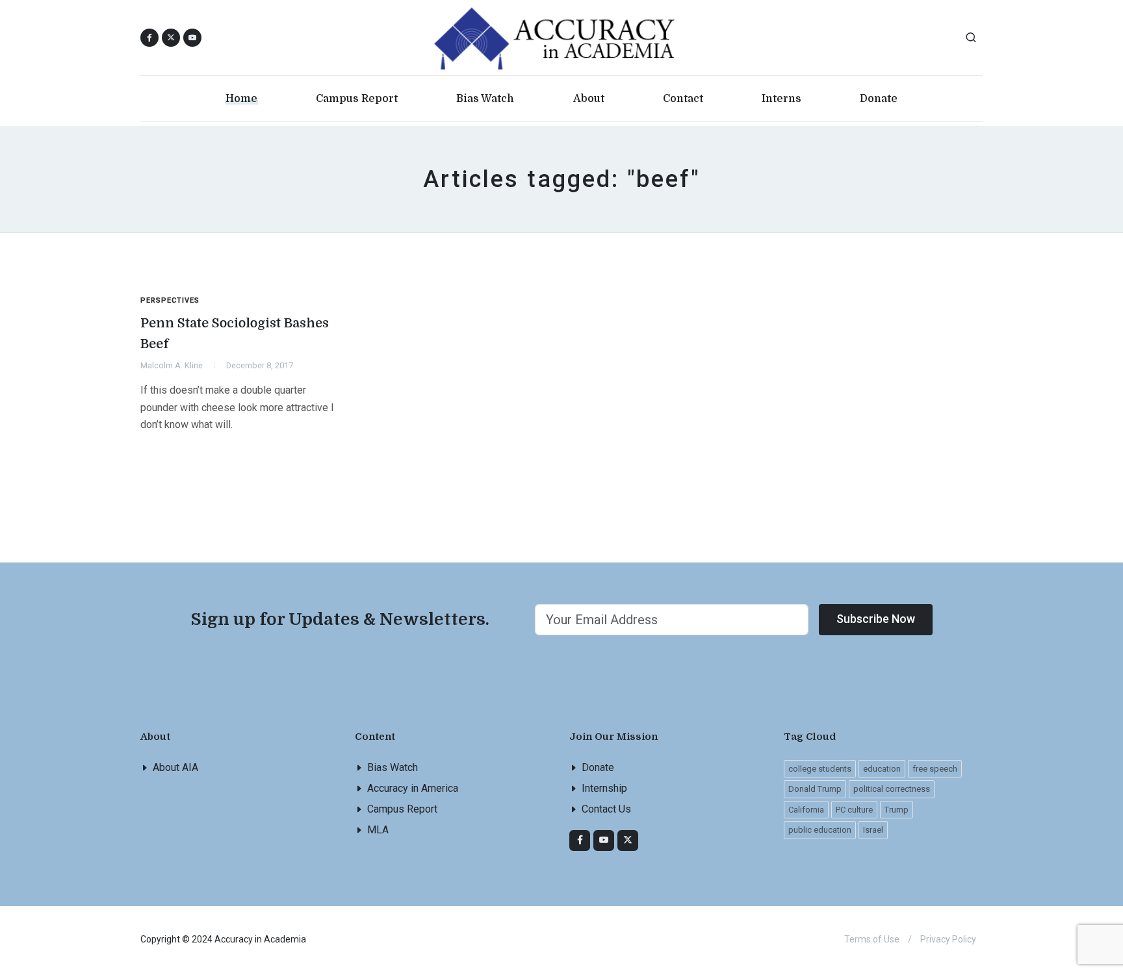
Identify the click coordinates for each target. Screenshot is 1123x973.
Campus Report (402, 809)
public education (819, 830)
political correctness (891, 789)
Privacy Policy (948, 939)
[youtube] (192, 38)
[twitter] (627, 840)
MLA (378, 830)
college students (819, 769)
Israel (873, 830)
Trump (896, 810)
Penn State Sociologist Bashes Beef (234, 333)
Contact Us (606, 809)
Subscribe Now (875, 619)
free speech (934, 769)
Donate (598, 767)
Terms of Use (871, 939)
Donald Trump (815, 789)
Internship (604, 788)
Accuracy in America (412, 788)
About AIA (175, 767)
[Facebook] (579, 840)
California (806, 810)
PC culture (854, 810)
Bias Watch (392, 767)
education (882, 769)
